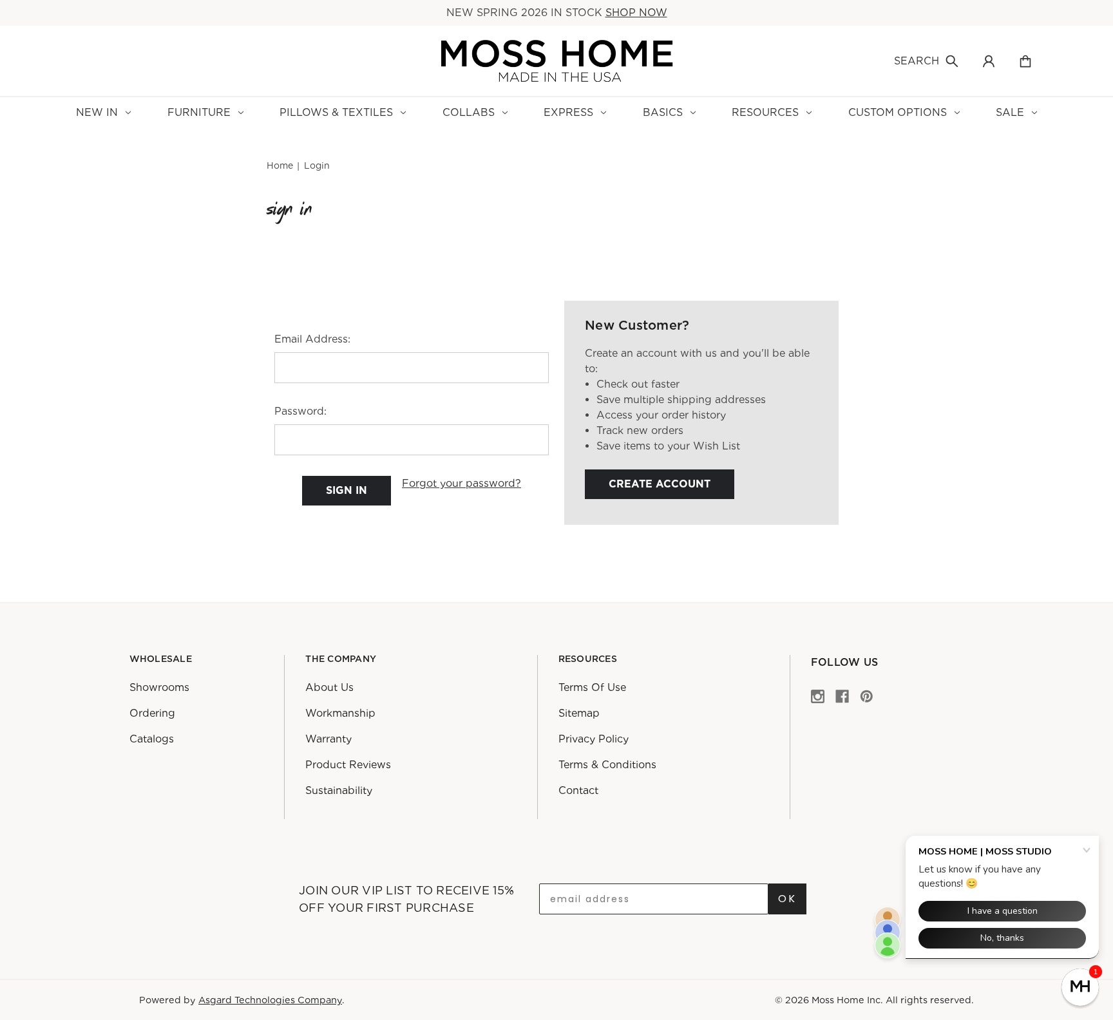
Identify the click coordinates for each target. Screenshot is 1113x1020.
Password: (300, 411)
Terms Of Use (592, 687)
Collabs (468, 112)
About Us (329, 687)
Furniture (199, 112)
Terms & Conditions (607, 765)
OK (787, 898)
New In (97, 112)
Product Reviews (348, 765)
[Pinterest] (866, 696)
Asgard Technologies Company (270, 999)
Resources (765, 112)
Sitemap (579, 713)
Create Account (659, 484)
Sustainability (338, 790)
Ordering (152, 713)
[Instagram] (817, 696)
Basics (663, 112)
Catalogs (151, 739)
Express (568, 112)
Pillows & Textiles (336, 112)
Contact (578, 790)
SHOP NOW (636, 12)
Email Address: (312, 339)
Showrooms (159, 687)
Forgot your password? (461, 483)
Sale (1010, 112)
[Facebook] (842, 696)
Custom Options (897, 112)
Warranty (328, 739)
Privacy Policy (593, 739)
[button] (1080, 987)
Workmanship (340, 713)
